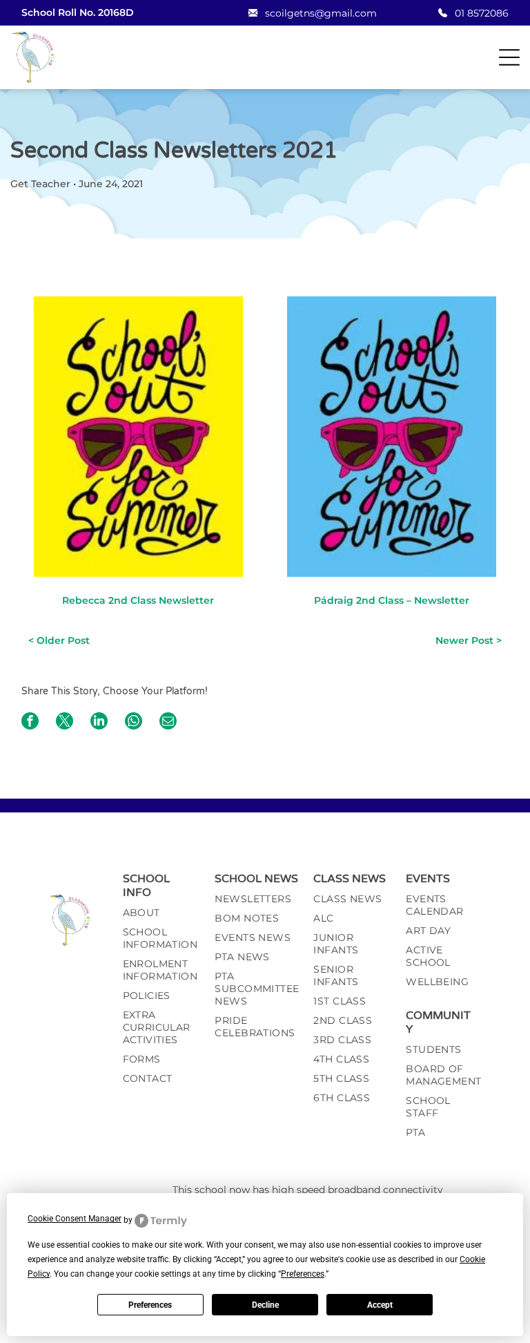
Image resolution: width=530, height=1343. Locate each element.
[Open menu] (509, 57)
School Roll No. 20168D (77, 12)
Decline (265, 1305)
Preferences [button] (302, 1274)
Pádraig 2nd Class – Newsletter (391, 600)
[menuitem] (162, 916)
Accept (380, 1305)
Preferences (150, 1305)
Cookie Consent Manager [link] (74, 1218)
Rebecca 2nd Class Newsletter (138, 600)
